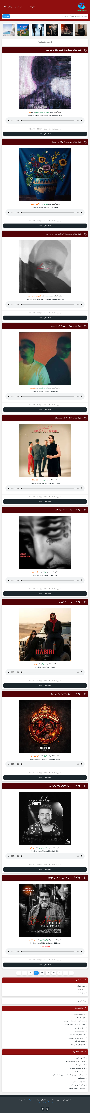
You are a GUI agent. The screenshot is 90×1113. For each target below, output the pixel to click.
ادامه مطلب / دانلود (45, 134)
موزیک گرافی (82, 1001)
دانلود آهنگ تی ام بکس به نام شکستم (66, 326)
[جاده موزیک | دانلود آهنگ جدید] (81, 7)
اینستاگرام (47, 1109)
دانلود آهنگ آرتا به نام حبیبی (70, 601)
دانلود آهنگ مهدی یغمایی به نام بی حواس (65, 877)
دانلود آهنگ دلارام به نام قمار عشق (68, 418)
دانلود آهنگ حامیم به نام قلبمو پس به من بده (63, 234)
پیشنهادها (55, 129)
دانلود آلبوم (19, 7)
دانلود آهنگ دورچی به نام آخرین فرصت (67, 142)
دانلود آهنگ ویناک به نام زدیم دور (69, 510)
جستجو (6, 16)
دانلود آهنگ (31, 7)
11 (42, 973)
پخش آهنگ (8, 7)
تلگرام (42, 1109)
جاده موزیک (32, 1100)
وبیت (38, 1102)
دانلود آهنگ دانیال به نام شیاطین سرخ (66, 693)
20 (48, 973)
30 (54, 973)
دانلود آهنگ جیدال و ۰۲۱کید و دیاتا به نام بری (64, 50)
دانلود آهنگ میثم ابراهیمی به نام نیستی (65, 785)
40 (59, 973)
